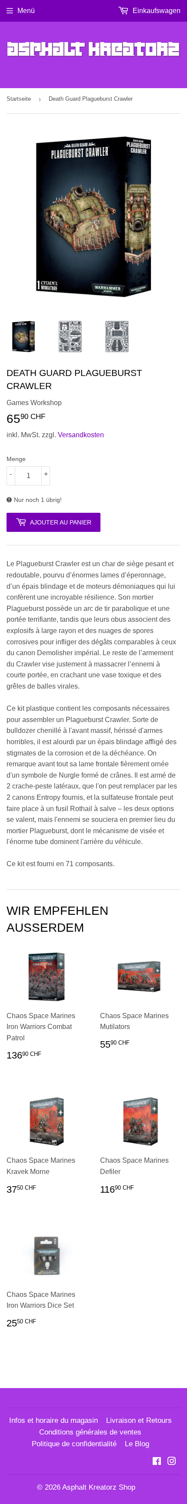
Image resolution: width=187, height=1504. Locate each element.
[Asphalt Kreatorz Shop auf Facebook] (156, 1462)
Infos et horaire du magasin (53, 1420)
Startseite (19, 99)
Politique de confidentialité (74, 1444)
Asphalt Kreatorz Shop (98, 1487)
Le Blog (137, 1444)
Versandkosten (81, 435)
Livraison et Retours (139, 1420)
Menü (26, 10)
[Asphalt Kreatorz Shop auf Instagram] (171, 1462)
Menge (16, 458)
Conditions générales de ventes (90, 1432)
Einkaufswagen (155, 10)
